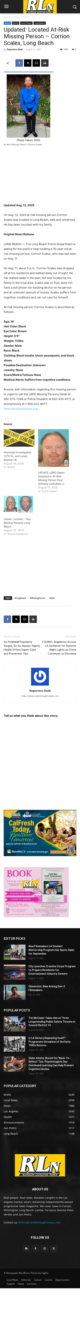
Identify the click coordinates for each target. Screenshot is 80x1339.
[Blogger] (26, 1248)
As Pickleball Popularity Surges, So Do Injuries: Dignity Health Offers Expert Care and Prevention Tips (22, 647)
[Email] (36, 63)
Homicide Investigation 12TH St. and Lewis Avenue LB (17, 456)
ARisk (52, 598)
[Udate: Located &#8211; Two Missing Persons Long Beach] (19, 504)
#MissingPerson (37, 598)
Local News (26, 23)
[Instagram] (44, 1248)
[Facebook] (19, 63)
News (16, 17)
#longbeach (20, 598)
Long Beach (40, 23)
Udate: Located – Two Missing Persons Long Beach (17, 522)
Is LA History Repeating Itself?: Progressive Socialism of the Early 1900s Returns (49, 1042)
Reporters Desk (15, 49)
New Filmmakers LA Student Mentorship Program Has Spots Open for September (51, 950)
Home (7, 17)
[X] (27, 63)
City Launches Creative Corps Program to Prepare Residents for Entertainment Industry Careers (52, 970)
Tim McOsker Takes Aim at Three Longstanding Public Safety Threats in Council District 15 (51, 1021)
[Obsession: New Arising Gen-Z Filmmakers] (14, 992)
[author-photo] (40, 685)
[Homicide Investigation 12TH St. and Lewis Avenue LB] (19, 438)
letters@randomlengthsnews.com (39, 1222)
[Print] (45, 63)
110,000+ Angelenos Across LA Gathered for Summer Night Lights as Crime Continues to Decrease (59, 647)
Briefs (26, 17)
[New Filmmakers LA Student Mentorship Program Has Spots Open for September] (14, 952)
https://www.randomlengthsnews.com (40, 696)
